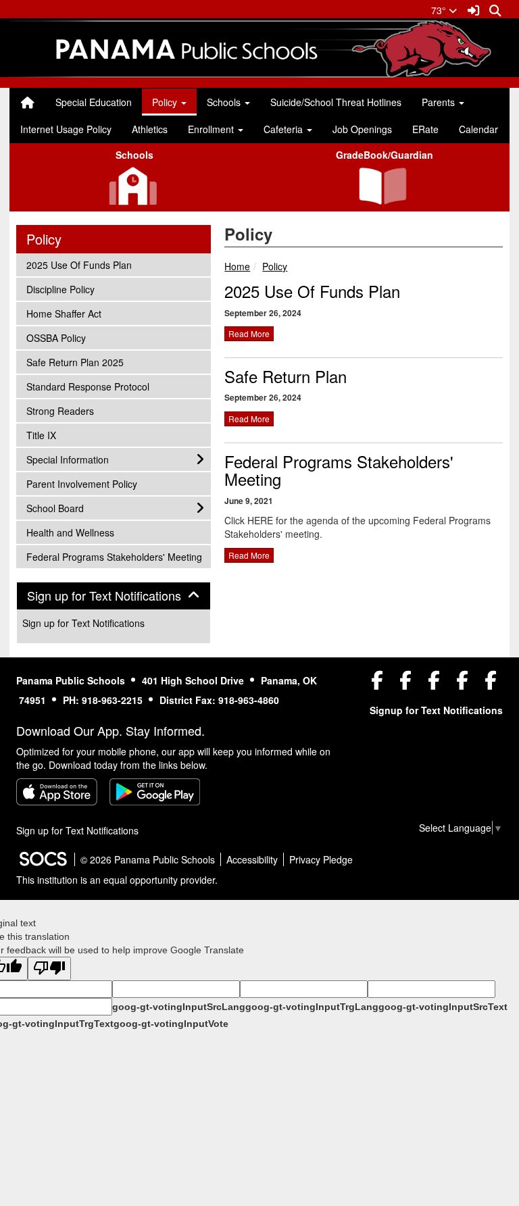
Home (237, 266)
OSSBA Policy (56, 337)
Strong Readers (60, 410)
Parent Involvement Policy (81, 483)
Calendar (478, 129)
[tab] (113, 595)
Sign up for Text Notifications (83, 623)
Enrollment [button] (212, 129)
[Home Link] (27, 102)
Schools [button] (225, 102)
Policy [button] (166, 102)
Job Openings (362, 129)
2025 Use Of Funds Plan (312, 291)
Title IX (44, 435)
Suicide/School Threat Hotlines (335, 102)
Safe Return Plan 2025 (75, 362)
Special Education (93, 102)
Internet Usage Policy (66, 129)
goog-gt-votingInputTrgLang (311, 1006)
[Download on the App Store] (56, 791)
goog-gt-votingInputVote (171, 1023)
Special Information (67, 459)
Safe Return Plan (285, 376)
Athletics (150, 129)
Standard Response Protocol (87, 386)
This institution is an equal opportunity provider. (117, 879)
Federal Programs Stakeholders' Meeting (338, 470)
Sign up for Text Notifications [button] (113, 596)
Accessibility (252, 859)
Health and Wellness (70, 532)
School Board (55, 508)
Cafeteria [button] (284, 129)
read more (249, 333)
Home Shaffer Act (63, 313)
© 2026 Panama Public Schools (147, 859)
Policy (274, 266)
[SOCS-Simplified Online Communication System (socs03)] (42, 859)
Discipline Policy (60, 289)
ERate (425, 129)
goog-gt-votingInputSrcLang (178, 1006)
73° (440, 10)
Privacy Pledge (321, 859)
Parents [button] (440, 102)
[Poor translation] (49, 968)
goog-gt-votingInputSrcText (443, 1006)
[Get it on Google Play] (154, 791)
